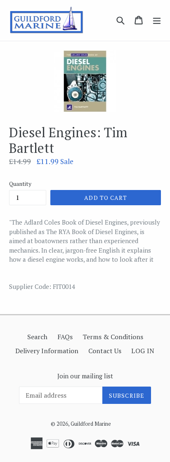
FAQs (65, 336)
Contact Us (104, 350)
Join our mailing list (85, 376)
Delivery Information (46, 350)
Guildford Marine (91, 423)
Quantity (20, 184)
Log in (143, 350)
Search (37, 336)
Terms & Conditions (113, 336)
